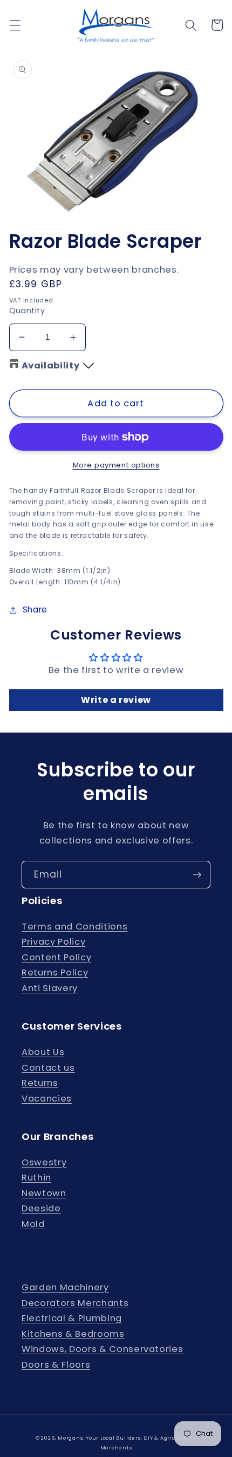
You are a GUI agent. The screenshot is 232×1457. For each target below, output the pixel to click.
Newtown (44, 1193)
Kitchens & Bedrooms (73, 1334)
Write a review (116, 700)
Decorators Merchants (75, 1303)
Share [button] (35, 609)
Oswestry (44, 1162)
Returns (40, 1083)
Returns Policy (55, 972)
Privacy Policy (53, 941)
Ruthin (36, 1177)
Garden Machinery (65, 1287)
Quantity (27, 310)
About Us (43, 1052)
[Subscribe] (197, 875)
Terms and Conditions (74, 926)
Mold (33, 1224)
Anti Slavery (50, 988)
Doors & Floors (56, 1365)
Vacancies (47, 1098)
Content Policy (56, 957)
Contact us (48, 1068)
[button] (15, 25)
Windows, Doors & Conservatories (102, 1349)
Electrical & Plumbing (72, 1318)
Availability (51, 365)
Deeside (41, 1208)
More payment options (116, 465)
